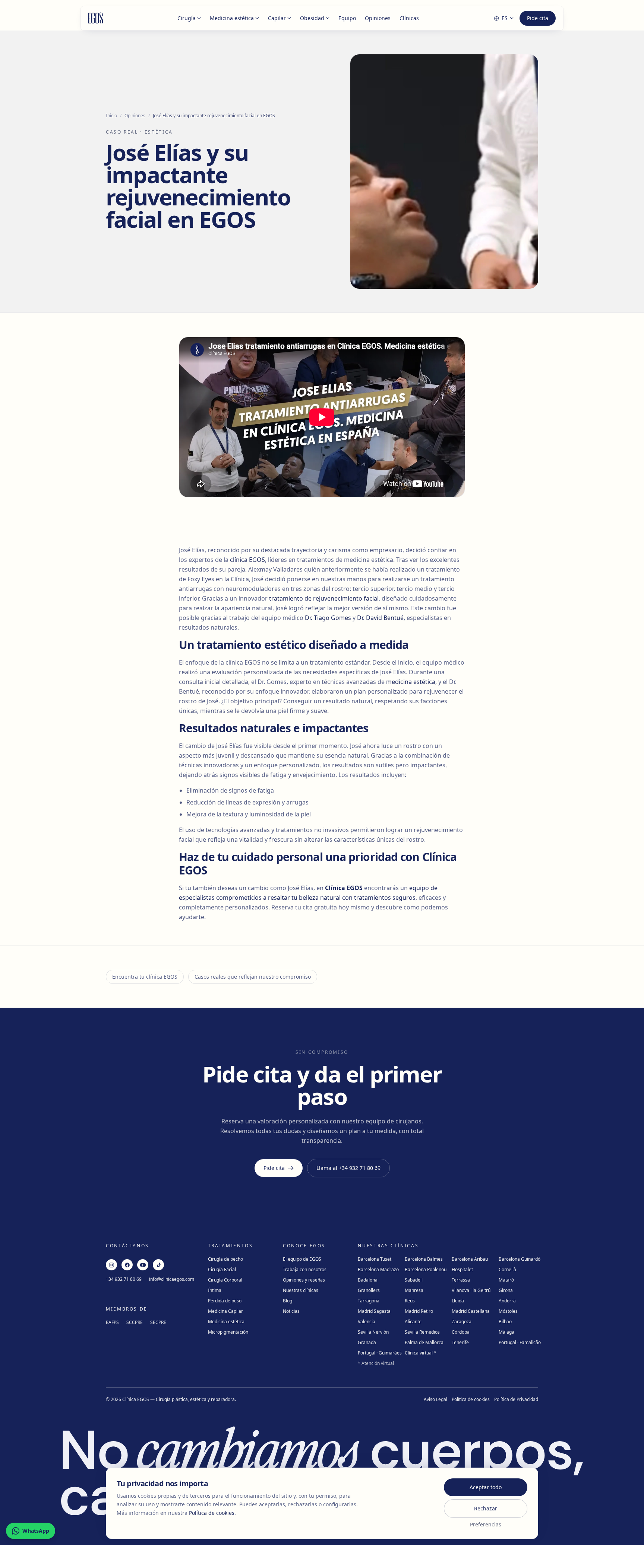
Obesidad (312, 18)
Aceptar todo (486, 1487)
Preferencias (485, 1524)
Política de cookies (471, 1399)
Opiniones (378, 18)
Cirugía (186, 18)
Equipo (347, 18)
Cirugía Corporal (225, 1280)
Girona (506, 1290)
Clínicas (409, 18)
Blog (287, 1301)
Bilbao (505, 1321)
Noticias (291, 1311)
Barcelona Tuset (374, 1259)
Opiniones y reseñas (304, 1280)
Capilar (277, 18)
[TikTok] (158, 1264)
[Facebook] (127, 1264)
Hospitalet (462, 1269)
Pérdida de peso (225, 1301)
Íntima (214, 1290)
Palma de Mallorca (424, 1342)
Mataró (506, 1280)
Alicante (413, 1321)
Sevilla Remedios (422, 1332)
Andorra (507, 1301)
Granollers (369, 1290)
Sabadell (414, 1280)
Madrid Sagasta (374, 1311)
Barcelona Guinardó (519, 1259)
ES (505, 18)
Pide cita (537, 18)
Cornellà (507, 1269)
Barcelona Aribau (470, 1259)
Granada (367, 1342)
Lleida (458, 1301)
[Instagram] (111, 1264)
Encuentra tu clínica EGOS (144, 976)
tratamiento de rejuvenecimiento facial (324, 598)
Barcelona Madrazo (378, 1269)
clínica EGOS (247, 560)
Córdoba (461, 1332)
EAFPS (112, 1322)
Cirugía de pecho (225, 1259)
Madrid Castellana (471, 1311)
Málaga (506, 1332)
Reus (410, 1301)
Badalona (368, 1280)
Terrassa (461, 1280)
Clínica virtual (420, 1353)
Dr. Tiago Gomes (328, 618)
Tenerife (460, 1342)
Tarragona (368, 1301)
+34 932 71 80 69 (124, 1279)
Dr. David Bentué (380, 618)
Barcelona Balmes (424, 1259)
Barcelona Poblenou (425, 1269)
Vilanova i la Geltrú (471, 1290)
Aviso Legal (435, 1399)
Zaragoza (461, 1321)
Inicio (111, 116)
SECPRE (158, 1322)
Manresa (414, 1290)
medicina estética (410, 682)
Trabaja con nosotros (304, 1269)
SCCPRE (134, 1322)
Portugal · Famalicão (520, 1342)
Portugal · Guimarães (380, 1353)
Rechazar (485, 1508)
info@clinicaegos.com (171, 1279)
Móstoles (508, 1311)
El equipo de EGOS (302, 1259)
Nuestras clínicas (300, 1290)
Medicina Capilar (225, 1311)
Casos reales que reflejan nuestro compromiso (253, 976)
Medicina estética (232, 18)
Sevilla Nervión (373, 1332)
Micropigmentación (228, 1332)
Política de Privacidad (516, 1399)
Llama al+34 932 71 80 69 (348, 1167)
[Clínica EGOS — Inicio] (95, 18)
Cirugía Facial (222, 1269)
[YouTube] (142, 1264)
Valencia (366, 1321)
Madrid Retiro (419, 1311)
